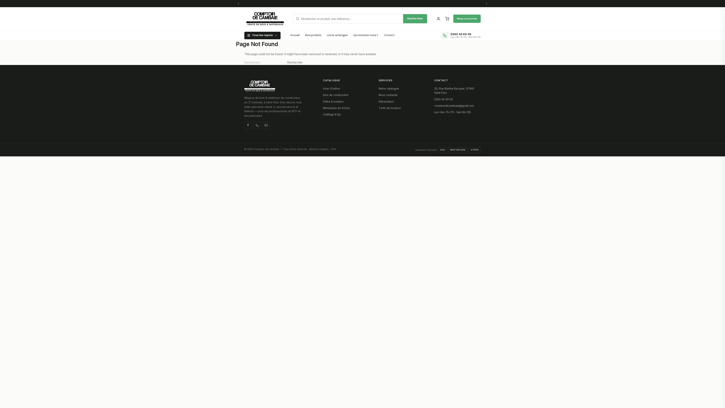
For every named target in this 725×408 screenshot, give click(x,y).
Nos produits (313, 35)
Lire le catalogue (337, 35)
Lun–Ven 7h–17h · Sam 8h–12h (452, 112)
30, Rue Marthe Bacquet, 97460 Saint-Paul (454, 90)
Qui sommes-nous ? (365, 35)
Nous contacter (467, 18)
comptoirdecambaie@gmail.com (454, 105)
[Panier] (447, 18)
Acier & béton (331, 88)
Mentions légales (319, 149)
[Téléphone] (257, 125)
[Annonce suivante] (486, 3)
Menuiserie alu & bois (336, 108)
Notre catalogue (389, 88)
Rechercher (415, 18)
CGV (333, 149)
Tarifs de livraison (390, 108)
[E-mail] (266, 125)
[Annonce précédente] (238, 3)
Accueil (294, 35)
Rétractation (386, 101)
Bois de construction (336, 95)
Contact (389, 35)
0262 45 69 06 (443, 99)
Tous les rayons (262, 35)
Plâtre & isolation (333, 101)
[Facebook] (247, 125)
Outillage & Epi (332, 114)
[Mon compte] (438, 18)
